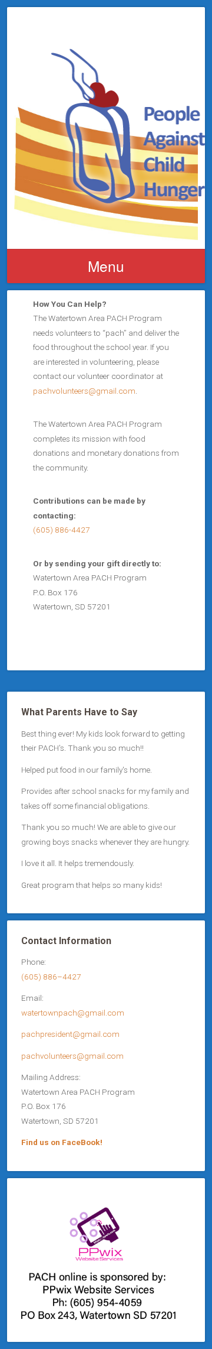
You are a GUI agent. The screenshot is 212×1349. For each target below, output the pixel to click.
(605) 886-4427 (61, 529)
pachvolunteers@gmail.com (84, 390)
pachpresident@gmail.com (70, 1034)
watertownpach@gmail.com (72, 1012)
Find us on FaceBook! (61, 1142)
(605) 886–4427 (51, 976)
